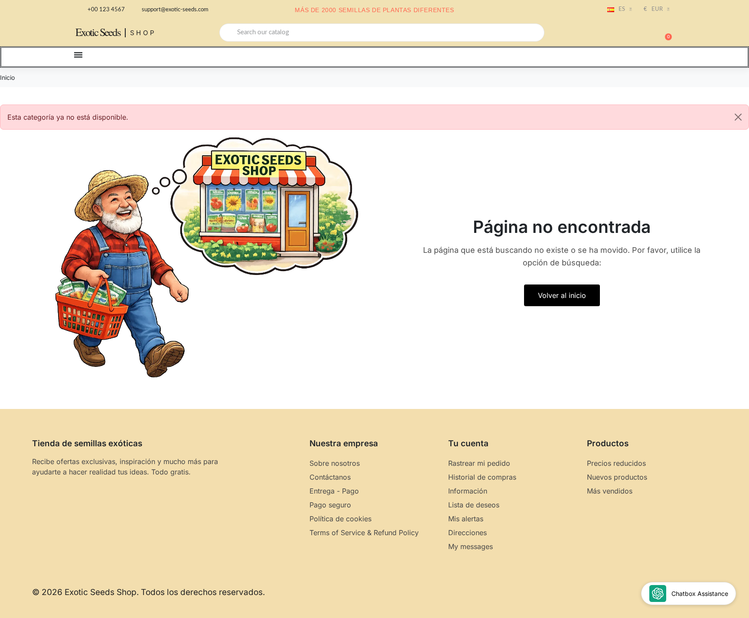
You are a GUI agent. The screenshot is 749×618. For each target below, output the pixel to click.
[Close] (738, 117)
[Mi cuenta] (634, 33)
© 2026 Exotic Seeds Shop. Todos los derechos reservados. (148, 592)
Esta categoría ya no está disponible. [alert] (67, 117)
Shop (143, 33)
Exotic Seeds (97, 32)
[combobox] (382, 32)
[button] (664, 32)
